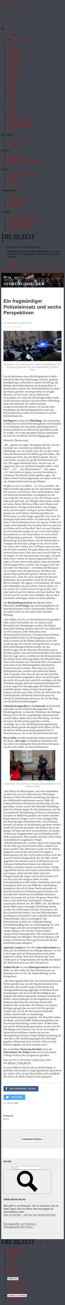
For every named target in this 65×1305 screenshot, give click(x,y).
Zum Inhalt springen (11, 2)
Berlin (6, 1119)
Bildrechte (12, 1279)
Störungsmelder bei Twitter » (18, 1227)
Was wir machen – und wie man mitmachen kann (29, 1214)
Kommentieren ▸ (32, 1139)
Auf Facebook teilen (22, 1089)
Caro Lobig (13, 1103)
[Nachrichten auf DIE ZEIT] (18, 238)
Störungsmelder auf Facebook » (20, 1223)
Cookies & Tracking (17, 1295)
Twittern (16, 1097)
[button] (5, 29)
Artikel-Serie (39, 1059)
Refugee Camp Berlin (19, 1063)
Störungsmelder (24, 284)
